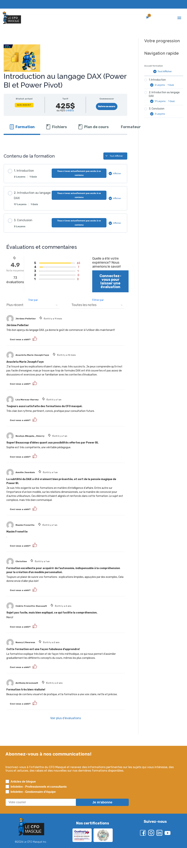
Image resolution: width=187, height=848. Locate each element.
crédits (70, 110)
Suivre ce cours (106, 106)
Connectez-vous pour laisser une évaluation (110, 281)
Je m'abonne (102, 802)
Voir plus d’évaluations (65, 718)
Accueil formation (153, 66)
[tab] (22, 127)
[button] (35, 338)
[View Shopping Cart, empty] (147, 18)
